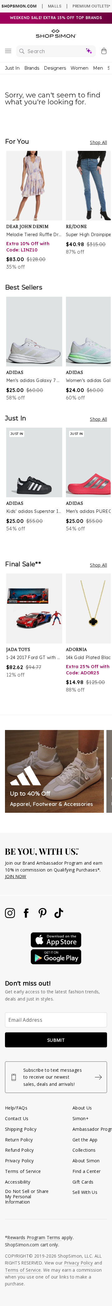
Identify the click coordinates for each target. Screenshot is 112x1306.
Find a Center (86, 1171)
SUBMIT (56, 1040)
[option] (36, 211)
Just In (12, 68)
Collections (84, 1150)
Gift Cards (82, 1182)
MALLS (54, 6)
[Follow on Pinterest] (43, 916)
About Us (82, 1108)
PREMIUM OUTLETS (91, 6)
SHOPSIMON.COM (19, 6)
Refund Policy (19, 1150)
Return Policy (19, 1140)
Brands (31, 68)
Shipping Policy (20, 1129)
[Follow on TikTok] (59, 916)
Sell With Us (84, 1192)
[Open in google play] (56, 963)
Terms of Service (23, 1171)
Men (98, 68)
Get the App (85, 1140)
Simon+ (80, 1118)
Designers (55, 68)
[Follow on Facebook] (26, 916)
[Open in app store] (56, 946)
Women (79, 68)
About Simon (86, 1161)
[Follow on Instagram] (10, 916)
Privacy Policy (19, 1161)
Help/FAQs (16, 1108)
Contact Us (16, 1118)
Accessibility (17, 1182)
